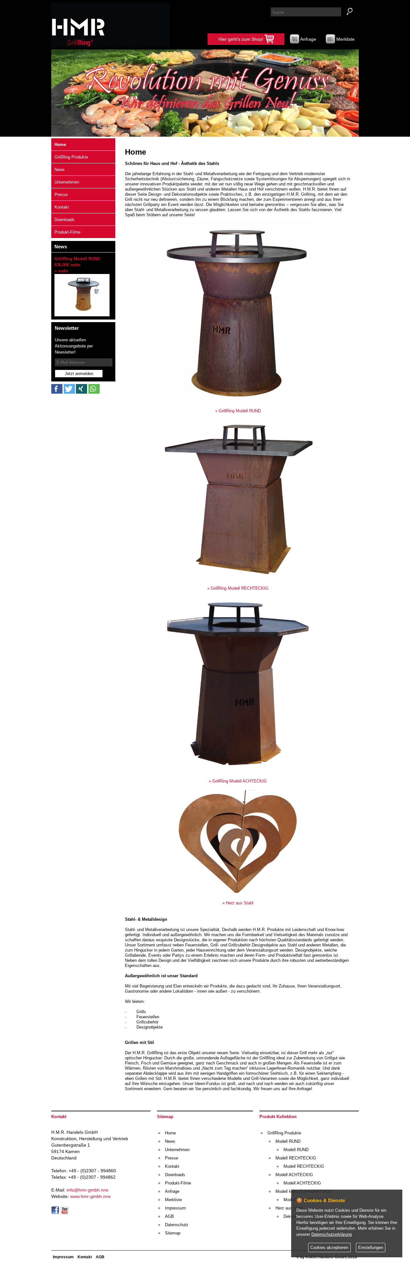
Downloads (64, 219)
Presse (61, 194)
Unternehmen (66, 182)
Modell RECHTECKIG (295, 1158)
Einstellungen (370, 1247)
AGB (169, 1216)
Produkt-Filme (67, 232)
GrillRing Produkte (71, 157)
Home (60, 144)
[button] (56, 389)
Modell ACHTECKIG (294, 1174)
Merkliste (345, 39)
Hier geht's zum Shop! (241, 39)
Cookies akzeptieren (329, 1247)
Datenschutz (176, 1224)
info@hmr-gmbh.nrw (87, 1189)
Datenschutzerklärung (331, 1234)
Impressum (175, 1208)
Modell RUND (287, 1141)
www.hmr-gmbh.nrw (90, 1196)
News (59, 169)
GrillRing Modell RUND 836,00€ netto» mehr (77, 264)
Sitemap (172, 1233)
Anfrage (307, 39)
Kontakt (61, 207)
